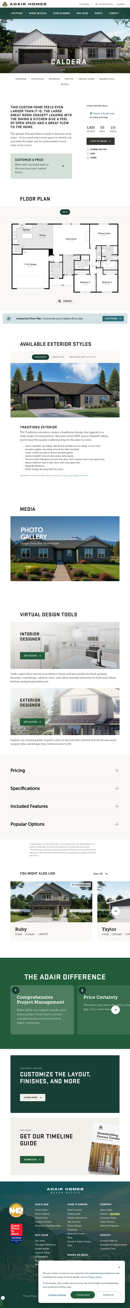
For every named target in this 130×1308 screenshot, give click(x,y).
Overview (21, 79)
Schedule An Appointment (113, 1245)
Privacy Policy (30, 1296)
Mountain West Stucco (82, 357)
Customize (111, 318)
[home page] (24, 4)
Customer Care (108, 1249)
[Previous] (14, 911)
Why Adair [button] (82, 13)
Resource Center (76, 1233)
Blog (70, 1237)
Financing (72, 1230)
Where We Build (37, 13)
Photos (69, 79)
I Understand (82, 1294)
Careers (104, 1214)
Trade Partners (107, 1222)
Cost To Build (99, 141)
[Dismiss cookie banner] (119, 1267)
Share (93, 158)
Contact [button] (114, 13)
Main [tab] (65, 212)
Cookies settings (57, 1294)
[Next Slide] (122, 40)
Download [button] (30, 1160)
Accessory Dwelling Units (48, 1226)
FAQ (70, 1245)
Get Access (30, 656)
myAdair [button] (121, 4)
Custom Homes (43, 1222)
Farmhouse (58, 357)
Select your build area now (75, 475)
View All (97, 873)
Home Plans (41, 1210)
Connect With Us (108, 1241)
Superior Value (42, 1252)
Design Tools (107, 79)
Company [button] (84, 4)
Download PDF (98, 150)
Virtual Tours (86, 79)
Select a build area (103, 113)
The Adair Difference (45, 1245)
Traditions (40, 357)
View (28, 566)
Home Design (74, 1226)
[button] (62, 166)
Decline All (108, 1294)
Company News (108, 1218)
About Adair (106, 1210)
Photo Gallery (42, 1214)
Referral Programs (109, 1226)
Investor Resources (77, 1218)
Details (65, 84)
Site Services (74, 1222)
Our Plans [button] (17, 13)
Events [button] (99, 13)
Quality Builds (42, 1249)
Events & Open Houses (79, 1241)
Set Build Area (106, 4)
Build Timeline (75, 1210)
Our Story (40, 1241)
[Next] (115, 1010)
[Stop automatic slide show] (3, 20)
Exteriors (54, 79)
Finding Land (74, 1214)
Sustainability (41, 1256)
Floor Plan (37, 79)
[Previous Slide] (7, 40)
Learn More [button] (31, 1097)
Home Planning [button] (61, 13)
